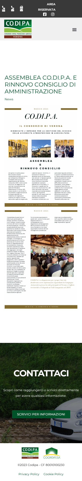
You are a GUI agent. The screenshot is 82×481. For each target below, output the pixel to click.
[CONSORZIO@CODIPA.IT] (14, 10)
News (9, 99)
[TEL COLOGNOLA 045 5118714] (14, 7)
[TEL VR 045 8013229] (5, 7)
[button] (74, 29)
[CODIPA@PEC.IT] (23, 10)
